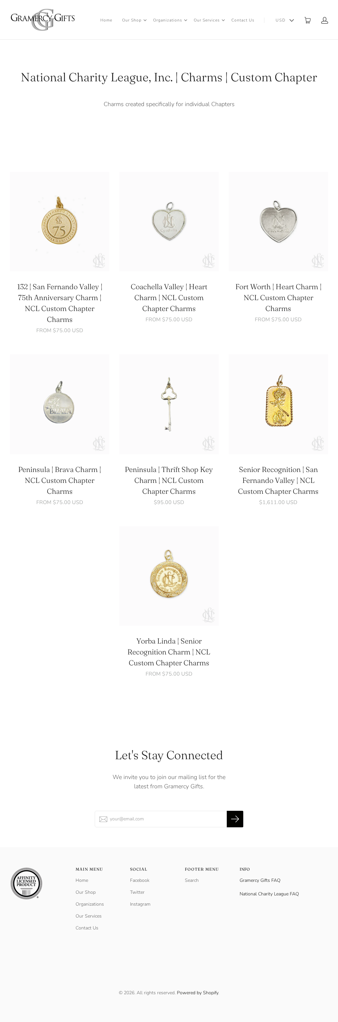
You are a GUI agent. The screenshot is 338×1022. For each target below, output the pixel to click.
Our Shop (132, 20)
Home (106, 20)
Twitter (137, 892)
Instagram (140, 904)
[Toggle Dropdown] (145, 20)
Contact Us (242, 20)
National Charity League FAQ (269, 894)
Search (192, 880)
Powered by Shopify (197, 993)
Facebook (140, 880)
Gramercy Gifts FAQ (260, 880)
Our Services (207, 20)
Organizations (167, 20)
